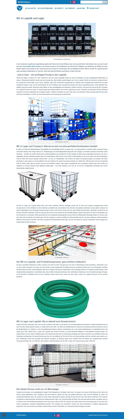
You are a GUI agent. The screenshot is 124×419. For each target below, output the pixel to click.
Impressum (104, 415)
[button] (3, 415)
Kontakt (90, 415)
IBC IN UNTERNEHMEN (45, 8)
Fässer (102, 92)
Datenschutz (96, 415)
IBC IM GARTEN (30, 8)
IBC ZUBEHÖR (70, 8)
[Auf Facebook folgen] (70, 2)
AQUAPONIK (81, 8)
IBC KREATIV (59, 8)
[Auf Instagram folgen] (74, 2)
